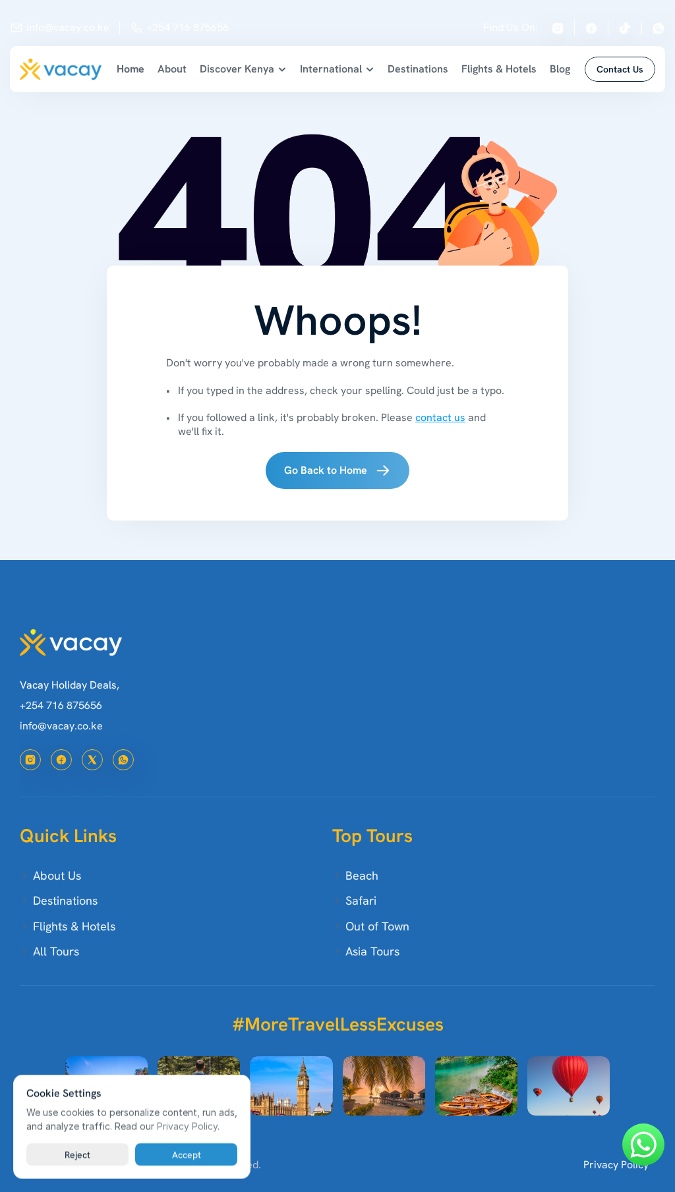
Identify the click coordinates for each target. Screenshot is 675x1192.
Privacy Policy (616, 1165)
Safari (360, 900)
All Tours (56, 951)
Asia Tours (372, 951)
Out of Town (377, 926)
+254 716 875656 (187, 27)
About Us (57, 875)
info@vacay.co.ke (67, 27)
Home (130, 69)
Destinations (418, 69)
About (172, 69)
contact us (440, 417)
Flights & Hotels (499, 69)
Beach (361, 875)
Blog (560, 69)
